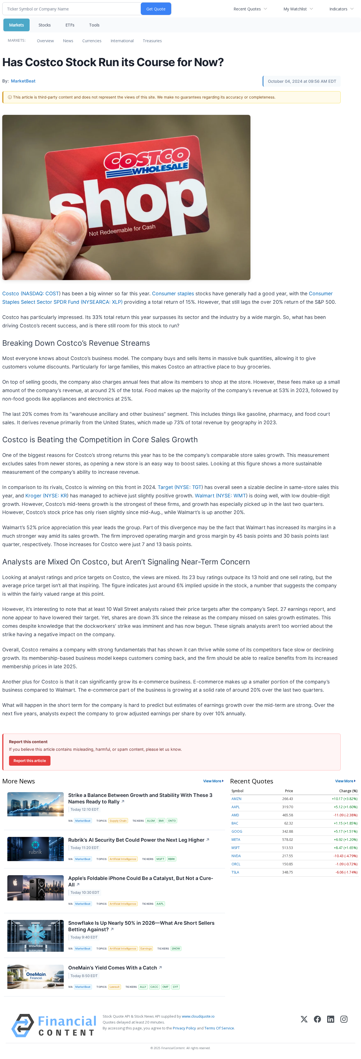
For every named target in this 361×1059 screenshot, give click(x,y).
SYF (175, 986)
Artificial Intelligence (123, 859)
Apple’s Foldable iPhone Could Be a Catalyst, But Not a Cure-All (140, 881)
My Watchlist (295, 9)
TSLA (235, 872)
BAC (235, 823)
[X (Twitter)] (304, 1025)
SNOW (176, 948)
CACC (154, 986)
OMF (165, 986)
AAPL (160, 903)
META (236, 839)
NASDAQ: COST (40, 293)
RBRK (171, 859)
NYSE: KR (56, 496)
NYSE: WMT (231, 496)
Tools (94, 25)
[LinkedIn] (330, 1025)
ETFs (69, 25)
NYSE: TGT (188, 487)
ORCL (236, 864)
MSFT (160, 859)
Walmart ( (206, 496)
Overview (45, 40)
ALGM (151, 820)
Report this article (30, 760)
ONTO (172, 820)
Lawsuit (115, 986)
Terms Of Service (219, 1028)
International (122, 40)
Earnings (146, 948)
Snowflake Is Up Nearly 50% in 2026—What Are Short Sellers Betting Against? (141, 926)
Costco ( (12, 293)
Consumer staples (173, 293)
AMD (235, 815)
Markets (16, 25)
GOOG (237, 831)
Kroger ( (35, 496)
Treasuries (152, 40)
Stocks (45, 25)
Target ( (167, 487)
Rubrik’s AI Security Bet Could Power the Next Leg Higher (139, 840)
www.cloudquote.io (198, 1016)
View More (212, 780)
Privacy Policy (184, 1028)
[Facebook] (317, 1025)
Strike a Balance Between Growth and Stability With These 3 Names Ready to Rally (140, 798)
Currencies (92, 40)
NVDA (236, 856)
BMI (161, 820)
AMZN (236, 798)
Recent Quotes (247, 9)
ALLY (143, 986)
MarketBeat (83, 820)
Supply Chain (118, 820)
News (68, 40)
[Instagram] (344, 1025)
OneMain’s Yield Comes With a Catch (115, 968)
